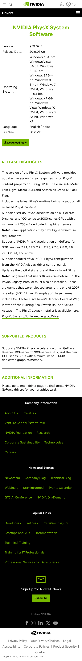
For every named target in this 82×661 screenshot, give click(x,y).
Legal (67, 641)
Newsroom (12, 478)
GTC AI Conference (18, 497)
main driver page (32, 386)
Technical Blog (61, 478)
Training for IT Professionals (24, 552)
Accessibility (11, 646)
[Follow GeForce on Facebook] (26, 623)
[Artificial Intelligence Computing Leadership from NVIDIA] (33, 4)
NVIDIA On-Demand (51, 497)
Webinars (11, 487)
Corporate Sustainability (22, 442)
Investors (29, 413)
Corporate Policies (37, 646)
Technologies (53, 442)
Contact (41, 652)
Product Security (65, 646)
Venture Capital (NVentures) (25, 423)
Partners (32, 523)
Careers (10, 452)
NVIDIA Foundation (18, 432)
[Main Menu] (4, 4)
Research (43, 432)
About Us (11, 413)
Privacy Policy (17, 641)
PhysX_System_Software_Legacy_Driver (30, 316)
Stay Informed (33, 487)
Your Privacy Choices (45, 641)
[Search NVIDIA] (10, 3)
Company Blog (35, 478)
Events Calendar (60, 487)
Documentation (46, 533)
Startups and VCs (17, 533)
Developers (13, 523)
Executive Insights (55, 523)
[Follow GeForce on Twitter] (48, 623)
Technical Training (18, 542)
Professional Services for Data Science (32, 562)
